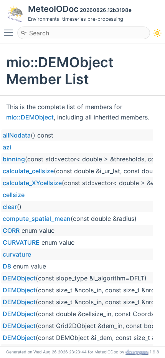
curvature (17, 254)
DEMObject (19, 278)
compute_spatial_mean (37, 218)
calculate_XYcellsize (32, 183)
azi (7, 147)
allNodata (17, 135)
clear (10, 206)
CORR (11, 230)
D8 (7, 266)
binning (14, 159)
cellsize (14, 195)
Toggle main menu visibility (10, 32)
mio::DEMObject (30, 117)
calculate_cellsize (28, 171)
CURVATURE (21, 242)
